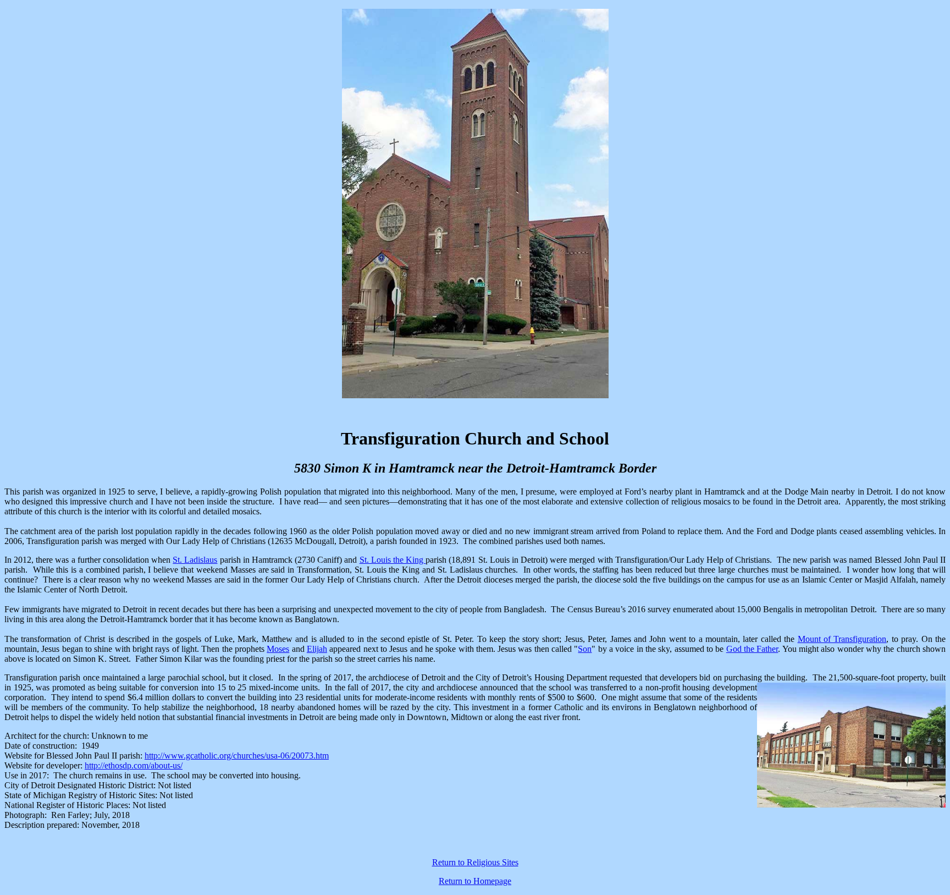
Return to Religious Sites (475, 862)
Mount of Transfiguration (842, 639)
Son (585, 649)
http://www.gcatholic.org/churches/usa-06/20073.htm (237, 755)
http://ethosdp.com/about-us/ (134, 765)
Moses (278, 649)
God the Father (752, 649)
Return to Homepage (475, 881)
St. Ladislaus (195, 559)
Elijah (317, 649)
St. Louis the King (393, 559)
